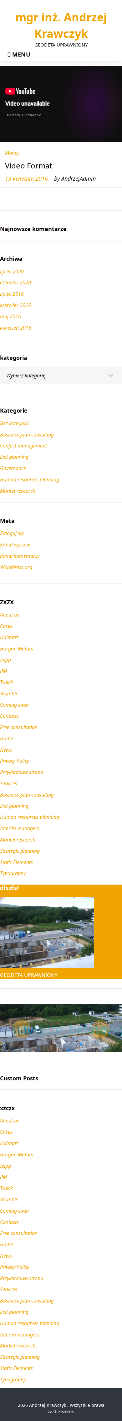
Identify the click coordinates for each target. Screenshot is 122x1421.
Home (6, 738)
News (6, 749)
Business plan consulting (27, 794)
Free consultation (19, 727)
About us (9, 614)
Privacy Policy (14, 760)
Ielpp (5, 659)
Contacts (9, 715)
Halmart (9, 637)
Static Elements (16, 862)
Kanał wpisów (15, 544)
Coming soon (14, 704)
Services (8, 783)
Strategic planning (20, 851)
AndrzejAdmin (78, 178)
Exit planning (14, 806)
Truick (6, 682)
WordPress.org (16, 567)
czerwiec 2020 (15, 282)
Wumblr (9, 693)
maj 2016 (10, 316)
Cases (6, 626)
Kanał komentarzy (19, 555)
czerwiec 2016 (15, 305)
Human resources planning (29, 817)
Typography (13, 873)
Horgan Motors (16, 648)
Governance (13, 468)
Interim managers (19, 828)
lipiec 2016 (12, 293)
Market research (17, 839)
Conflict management (23, 445)
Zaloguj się (12, 533)
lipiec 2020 (12, 271)
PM (3, 670)
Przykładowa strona (21, 772)
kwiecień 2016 (15, 327)
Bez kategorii (14, 423)
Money (12, 152)
